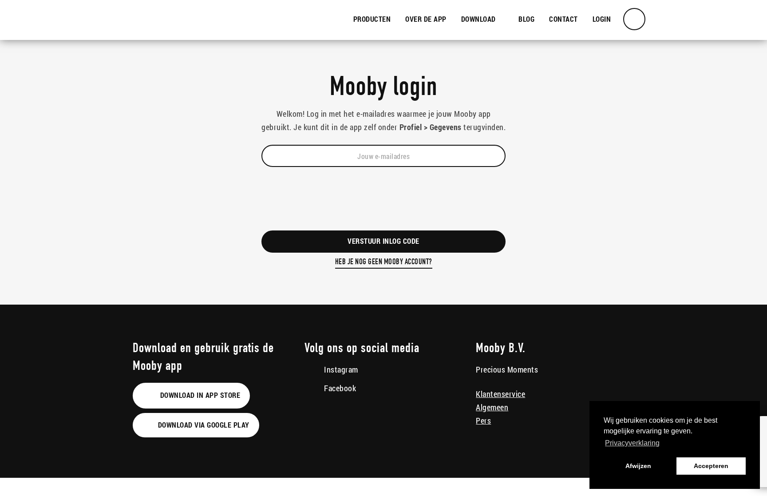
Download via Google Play (202, 424)
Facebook (339, 388)
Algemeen (492, 407)
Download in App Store (199, 395)
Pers (483, 420)
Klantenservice (500, 394)
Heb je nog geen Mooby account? (383, 262)
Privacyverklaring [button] (632, 443)
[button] (482, 19)
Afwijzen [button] (638, 465)
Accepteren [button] (711, 465)
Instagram (340, 369)
